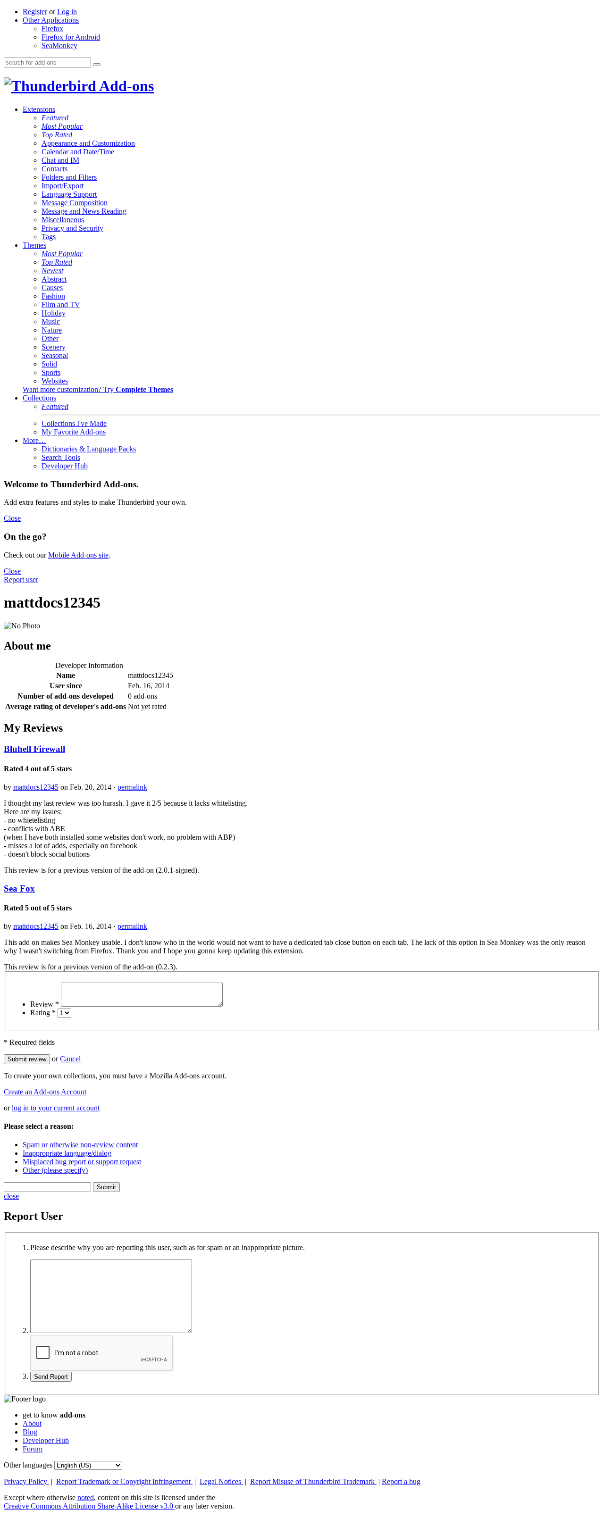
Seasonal (55, 355)
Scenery (54, 347)
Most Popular (62, 126)
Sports (51, 372)
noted (85, 1497)
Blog (30, 1432)
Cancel (70, 1059)
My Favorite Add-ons (74, 432)
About (32, 1423)
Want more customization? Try (98, 389)
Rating (43, 1013)
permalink (132, 787)
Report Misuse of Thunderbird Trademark (313, 1481)
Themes (34, 245)
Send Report (51, 1376)
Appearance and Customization (88, 143)
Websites (55, 381)
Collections (39, 398)
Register (35, 12)
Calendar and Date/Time (78, 152)
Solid (49, 364)
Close (12, 518)
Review (44, 1004)
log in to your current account (56, 1108)
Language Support (69, 194)
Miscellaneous (63, 220)
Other (50, 338)
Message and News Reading (84, 211)
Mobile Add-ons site (78, 555)
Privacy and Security (72, 228)
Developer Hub (65, 466)
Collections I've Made (74, 423)
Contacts (54, 169)
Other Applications (51, 20)
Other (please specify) (55, 1170)
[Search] (97, 64)
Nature (52, 330)
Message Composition (75, 203)
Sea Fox (19, 888)
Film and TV (61, 304)
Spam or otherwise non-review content (80, 1145)
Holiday (54, 313)
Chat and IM (60, 160)
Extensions (39, 109)
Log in (67, 12)
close (11, 1196)
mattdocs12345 (36, 787)
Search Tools (61, 457)
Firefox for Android (71, 37)
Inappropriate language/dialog (67, 1153)
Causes (52, 288)
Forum (32, 1449)
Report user (21, 580)
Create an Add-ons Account (45, 1092)
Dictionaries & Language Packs (89, 449)
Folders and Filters (69, 177)
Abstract (54, 279)
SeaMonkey (59, 46)
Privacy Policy (26, 1481)
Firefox (52, 29)
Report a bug (401, 1481)
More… (34, 440)
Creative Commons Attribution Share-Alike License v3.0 (89, 1506)
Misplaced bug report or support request (82, 1162)
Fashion (53, 296)
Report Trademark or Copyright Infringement (124, 1481)
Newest (52, 271)
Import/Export (63, 186)
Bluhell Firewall (34, 749)
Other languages (28, 1465)
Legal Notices (221, 1481)
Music (51, 321)
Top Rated (57, 135)
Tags (49, 237)
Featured (55, 118)
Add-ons (125, 85)
